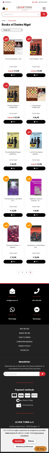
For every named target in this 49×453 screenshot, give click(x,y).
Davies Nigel (13, 66)
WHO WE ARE (24, 329)
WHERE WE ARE (24, 333)
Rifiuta (31, 441)
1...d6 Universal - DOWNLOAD (36, 106)
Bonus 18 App (28, 400)
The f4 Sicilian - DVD (36, 59)
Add (14, 75)
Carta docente (28, 405)
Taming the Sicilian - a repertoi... (13, 246)
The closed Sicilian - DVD (13, 59)
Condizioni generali (24, 342)
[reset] (39, 14)
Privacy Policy (25, 346)
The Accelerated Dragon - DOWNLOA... (13, 153)
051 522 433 (44, 2)
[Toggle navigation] (44, 8)
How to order (24, 337)
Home (3, 20)
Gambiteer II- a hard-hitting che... (36, 246)
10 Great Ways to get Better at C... (13, 200)
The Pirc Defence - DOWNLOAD (13, 106)
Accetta (18, 441)
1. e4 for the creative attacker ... (36, 153)
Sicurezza (24, 350)
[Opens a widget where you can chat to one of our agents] (40, 449)
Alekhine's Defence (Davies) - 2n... (36, 200)
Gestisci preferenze (24, 446)
